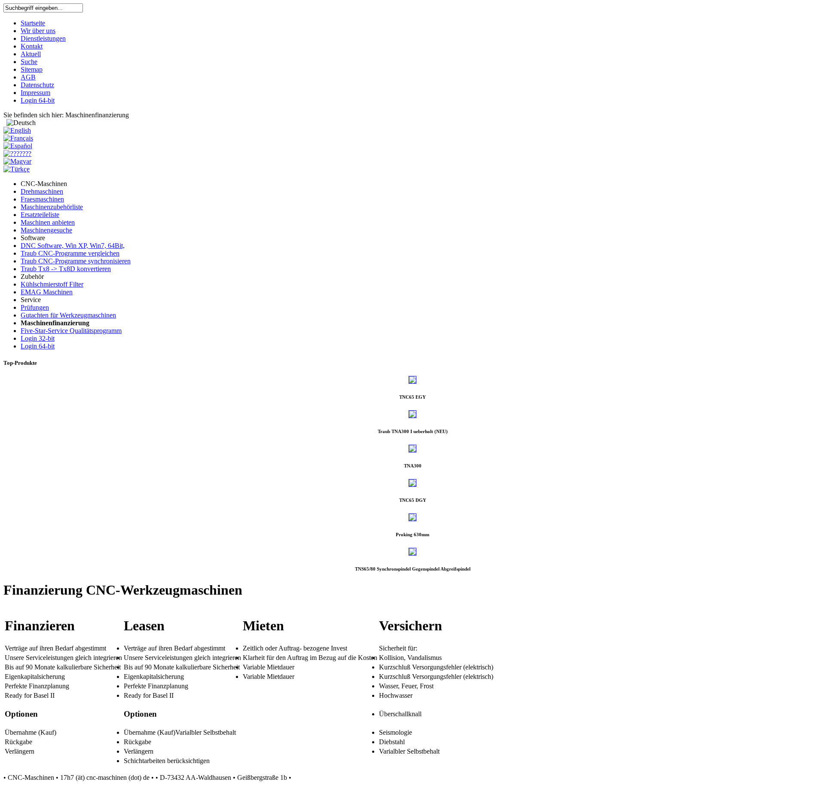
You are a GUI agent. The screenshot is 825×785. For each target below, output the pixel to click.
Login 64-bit (38, 346)
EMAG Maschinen (47, 292)
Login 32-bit (38, 338)
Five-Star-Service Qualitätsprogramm (71, 330)
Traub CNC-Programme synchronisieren (76, 261)
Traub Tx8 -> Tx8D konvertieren (66, 268)
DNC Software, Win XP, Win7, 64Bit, (73, 245)
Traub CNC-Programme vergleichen (70, 253)
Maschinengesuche (46, 230)
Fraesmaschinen (42, 199)
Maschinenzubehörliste (52, 207)
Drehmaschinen (42, 191)
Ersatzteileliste (40, 214)
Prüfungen (35, 307)
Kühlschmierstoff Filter (52, 284)
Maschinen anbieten (48, 222)
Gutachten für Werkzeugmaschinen (68, 315)
